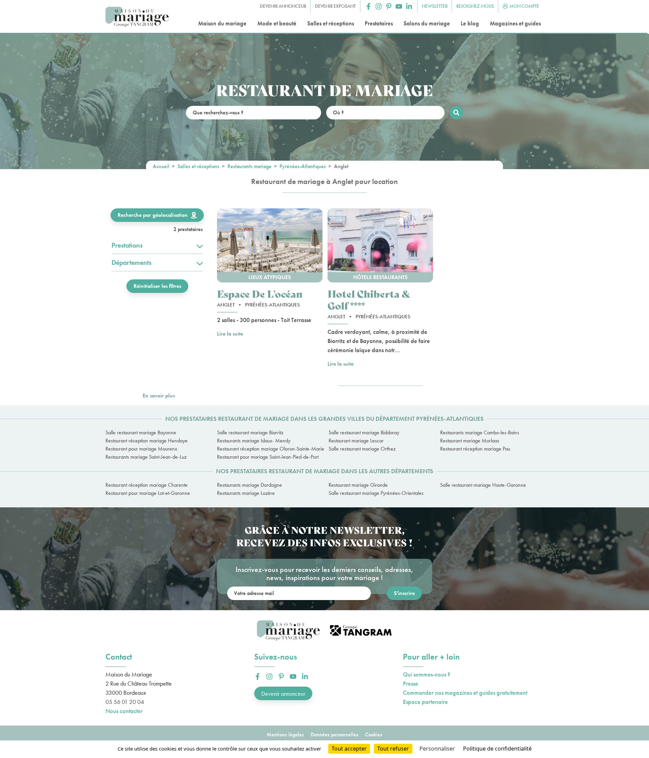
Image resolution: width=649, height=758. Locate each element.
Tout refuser (393, 748)
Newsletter (435, 6)
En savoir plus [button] (159, 395)
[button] (368, 6)
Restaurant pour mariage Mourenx (141, 448)
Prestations (127, 245)
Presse (410, 683)
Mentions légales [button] (285, 734)
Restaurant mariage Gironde (358, 484)
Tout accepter (349, 748)
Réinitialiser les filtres (157, 286)
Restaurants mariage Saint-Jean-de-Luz (146, 456)
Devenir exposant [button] (335, 6)
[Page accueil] (137, 17)
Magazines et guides (515, 23)
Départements (131, 262)
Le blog (470, 23)
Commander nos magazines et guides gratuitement (465, 692)
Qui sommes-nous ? (426, 674)
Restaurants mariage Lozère (246, 493)
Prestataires (379, 23)
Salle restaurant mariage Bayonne (140, 432)
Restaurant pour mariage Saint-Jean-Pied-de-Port (267, 456)
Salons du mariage (427, 23)
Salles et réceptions (330, 23)
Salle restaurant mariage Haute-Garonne (483, 484)
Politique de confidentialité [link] (497, 748)
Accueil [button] (161, 166)
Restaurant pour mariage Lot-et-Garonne (147, 493)
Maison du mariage (222, 23)
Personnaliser (437, 748)
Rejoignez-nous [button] (475, 6)
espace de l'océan (260, 293)
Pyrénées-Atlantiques (303, 166)
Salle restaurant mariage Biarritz (250, 432)
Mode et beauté (276, 23)
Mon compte (524, 6)
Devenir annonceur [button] (283, 6)
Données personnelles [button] (334, 734)
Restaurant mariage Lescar (356, 440)
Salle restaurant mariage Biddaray (364, 432)
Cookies (373, 734)
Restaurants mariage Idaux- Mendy (253, 440)
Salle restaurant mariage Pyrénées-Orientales (376, 493)
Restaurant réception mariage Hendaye (146, 440)
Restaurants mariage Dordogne (249, 484)
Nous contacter (124, 711)
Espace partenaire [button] (425, 702)
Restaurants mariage (249, 166)
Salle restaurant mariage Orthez (362, 448)
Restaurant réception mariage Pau (475, 448)
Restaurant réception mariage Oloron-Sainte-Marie (268, 448)
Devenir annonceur (283, 693)
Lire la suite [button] (230, 333)
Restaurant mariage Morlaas (469, 440)
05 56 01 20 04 (124, 702)
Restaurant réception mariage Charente (146, 484)
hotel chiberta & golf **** (369, 299)
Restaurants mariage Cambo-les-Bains (479, 432)
